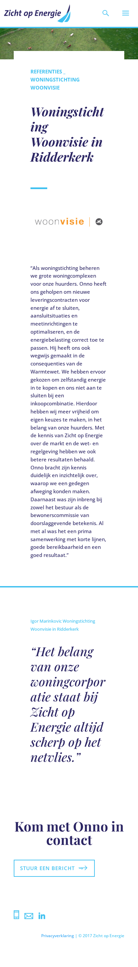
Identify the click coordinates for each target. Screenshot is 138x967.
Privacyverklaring (57, 935)
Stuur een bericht (47, 868)
